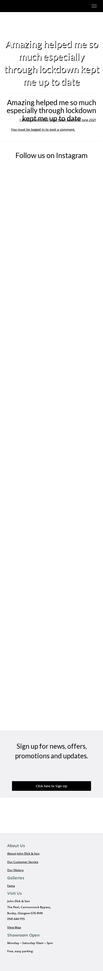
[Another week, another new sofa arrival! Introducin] (51, 396)
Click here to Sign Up (51, 786)
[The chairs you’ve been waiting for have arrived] (51, 302)
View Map (14, 927)
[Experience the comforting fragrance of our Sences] (51, 678)
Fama (11, 886)
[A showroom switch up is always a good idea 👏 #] (51, 209)
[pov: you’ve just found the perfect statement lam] (51, 584)
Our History (15, 870)
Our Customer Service (22, 862)
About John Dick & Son (23, 853)
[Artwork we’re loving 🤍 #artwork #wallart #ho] (51, 490)
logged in (38, 129)
